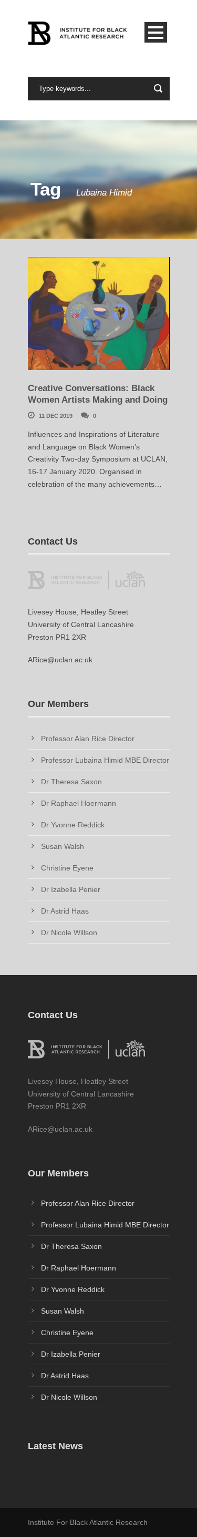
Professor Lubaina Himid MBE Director (105, 760)
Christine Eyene (67, 868)
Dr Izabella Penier (70, 889)
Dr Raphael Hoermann (78, 803)
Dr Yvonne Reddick (73, 825)
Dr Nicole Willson (69, 932)
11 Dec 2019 (55, 416)
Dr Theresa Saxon (71, 781)
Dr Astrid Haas (65, 911)
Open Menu (155, 32)
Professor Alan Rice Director (87, 738)
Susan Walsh (62, 846)
